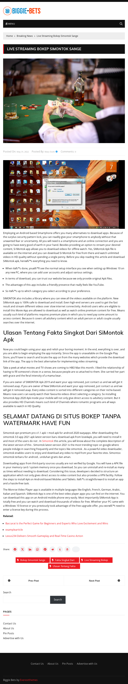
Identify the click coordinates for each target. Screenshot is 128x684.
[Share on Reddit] (52, 549)
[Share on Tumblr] (60, 549)
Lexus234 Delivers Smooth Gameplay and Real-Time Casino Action (44, 536)
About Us (8, 628)
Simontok (47, 441)
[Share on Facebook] (15, 549)
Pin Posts (8, 633)
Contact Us (9, 623)
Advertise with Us (13, 638)
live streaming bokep (96, 560)
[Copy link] (76, 549)
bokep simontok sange (32, 560)
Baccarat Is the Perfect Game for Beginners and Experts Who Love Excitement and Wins (56, 523)
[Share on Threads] (67, 549)
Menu (11, 23)
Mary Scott (50, 151)
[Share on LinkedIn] (30, 549)
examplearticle (14, 529)
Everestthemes (29, 680)
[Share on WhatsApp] (37, 549)
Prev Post (33, 580)
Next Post (94, 580)
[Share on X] (22, 549)
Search (7, 592)
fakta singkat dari (64, 560)
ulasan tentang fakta (64, 566)
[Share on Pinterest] (45, 549)
